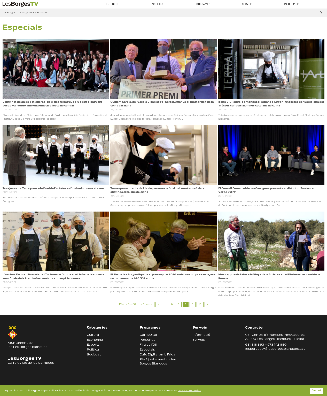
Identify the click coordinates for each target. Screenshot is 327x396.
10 (200, 304)
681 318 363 (254, 344)
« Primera (146, 304)
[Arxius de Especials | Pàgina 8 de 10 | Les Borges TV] (20, 3)
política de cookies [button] (189, 390)
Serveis (247, 4)
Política (93, 349)
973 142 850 (277, 344)
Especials (147, 349)
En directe (113, 4)
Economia (95, 339)
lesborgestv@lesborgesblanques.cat (275, 349)
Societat (94, 354)
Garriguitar (149, 335)
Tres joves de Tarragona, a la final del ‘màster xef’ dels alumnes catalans (53, 188)
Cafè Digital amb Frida (157, 354)
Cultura (93, 335)
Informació (291, 4)
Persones (147, 339)
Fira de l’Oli (148, 344)
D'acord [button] (316, 391)
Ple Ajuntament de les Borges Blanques (158, 361)
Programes (202, 4)
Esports (93, 344)
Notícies (157, 4)
